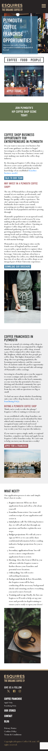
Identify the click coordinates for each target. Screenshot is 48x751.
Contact (8, 716)
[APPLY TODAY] (24, 80)
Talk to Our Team (13, 178)
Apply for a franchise (16, 446)
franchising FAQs (11, 401)
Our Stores (10, 710)
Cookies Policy (10, 731)
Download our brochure (17, 266)
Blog (6, 721)
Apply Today (8, 703)
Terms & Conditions (13, 734)
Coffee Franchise (13, 698)
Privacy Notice (10, 728)
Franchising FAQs (10, 706)
